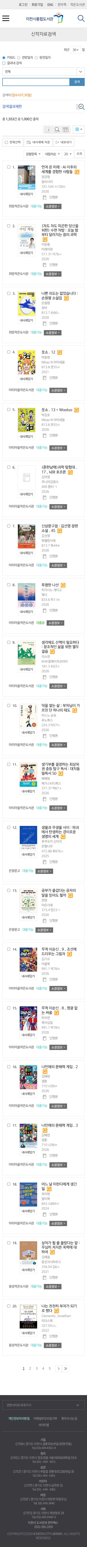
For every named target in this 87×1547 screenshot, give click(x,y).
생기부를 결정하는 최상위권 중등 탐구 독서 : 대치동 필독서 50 (61, 769)
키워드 (11, 57)
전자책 (62, 4)
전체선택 (15, 142)
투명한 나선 (50, 585)
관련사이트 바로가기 (19, 1405)
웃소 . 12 (48, 353)
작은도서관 (77, 4)
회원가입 (37, 4)
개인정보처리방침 (18, 1418)
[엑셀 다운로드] (47, 129)
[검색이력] (56, 129)
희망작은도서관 (25, 206)
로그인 (23, 4)
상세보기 (77, 172)
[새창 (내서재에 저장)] (26, 194)
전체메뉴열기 (5, 19)
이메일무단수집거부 (45, 1418)
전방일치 (27, 57)
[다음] (58, 1368)
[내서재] (65, 129)
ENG (50, 4)
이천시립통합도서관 (46, 18)
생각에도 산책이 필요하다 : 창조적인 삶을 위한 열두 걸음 (60, 647)
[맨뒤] (65, 1368)
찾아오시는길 (69, 1418)
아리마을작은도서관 (28, 390)
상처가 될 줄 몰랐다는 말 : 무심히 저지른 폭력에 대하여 (61, 1247)
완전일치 (45, 57)
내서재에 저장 (41, 142)
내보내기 (66, 142)
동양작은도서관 (25, 1286)
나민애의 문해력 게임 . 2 (60, 1067)
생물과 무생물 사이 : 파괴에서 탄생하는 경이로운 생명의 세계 (60, 832)
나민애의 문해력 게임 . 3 (60, 1126)
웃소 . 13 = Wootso (57, 410)
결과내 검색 (14, 63)
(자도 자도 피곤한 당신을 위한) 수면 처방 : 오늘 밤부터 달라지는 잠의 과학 (60, 230)
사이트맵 (43, 1425)
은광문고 (21, 871)
